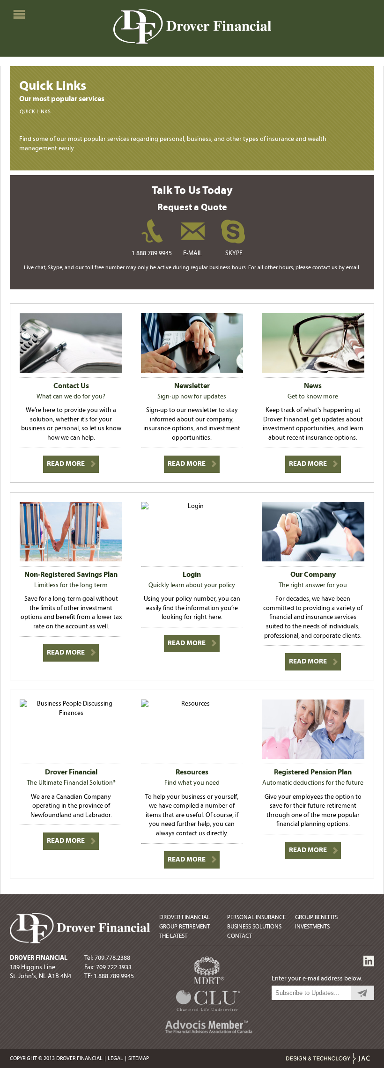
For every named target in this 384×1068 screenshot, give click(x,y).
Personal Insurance (256, 917)
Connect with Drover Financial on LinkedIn (368, 961)
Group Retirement (184, 927)
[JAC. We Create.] (328, 1060)
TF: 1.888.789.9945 (109, 976)
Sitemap (138, 1058)
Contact (239, 936)
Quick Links (35, 112)
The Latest (173, 936)
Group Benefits (316, 917)
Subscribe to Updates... (362, 993)
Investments (312, 927)
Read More (66, 464)
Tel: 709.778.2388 (107, 958)
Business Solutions (254, 927)
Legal (115, 1058)
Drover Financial (184, 917)
